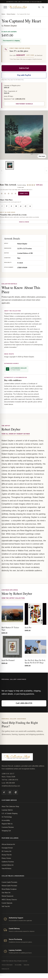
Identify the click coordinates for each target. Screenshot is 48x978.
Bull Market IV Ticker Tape (10, 628)
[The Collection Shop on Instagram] (9, 792)
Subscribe (26, 964)
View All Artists (6, 868)
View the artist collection (13, 598)
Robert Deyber (11, 14)
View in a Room (24, 222)
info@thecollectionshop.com (11, 786)
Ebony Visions (6, 858)
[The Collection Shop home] (22, 7)
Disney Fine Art (7, 855)
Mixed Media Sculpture (9, 889)
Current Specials (7, 903)
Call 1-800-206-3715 (24, 703)
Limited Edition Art (7, 865)
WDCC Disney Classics (9, 899)
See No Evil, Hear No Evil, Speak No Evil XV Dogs (35, 661)
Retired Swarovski (7, 896)
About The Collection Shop (10, 806)
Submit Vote (24, 193)
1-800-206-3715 (20, 99)
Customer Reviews (8, 827)
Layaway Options (7, 810)
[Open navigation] (5, 7)
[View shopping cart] (43, 7)
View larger (42, 156)
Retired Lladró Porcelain (9, 886)
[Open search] (39, 7)
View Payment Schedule (24, 103)
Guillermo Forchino (8, 862)
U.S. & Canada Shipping (9, 813)
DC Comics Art (6, 851)
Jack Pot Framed (8, 660)
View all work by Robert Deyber (16, 434)
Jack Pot (28, 627)
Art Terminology (7, 817)
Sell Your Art (6, 906)
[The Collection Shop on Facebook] (4, 792)
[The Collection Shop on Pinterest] (15, 792)
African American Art (8, 844)
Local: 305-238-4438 (8, 783)
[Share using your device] (25, 206)
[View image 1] (10, 165)
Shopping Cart (6, 831)
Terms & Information (7, 964)
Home (3, 14)
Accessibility (6, 820)
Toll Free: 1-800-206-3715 (10, 780)
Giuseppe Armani (7, 848)
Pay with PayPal (24, 75)
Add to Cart (24, 68)
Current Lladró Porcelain (9, 882)
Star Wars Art (6, 892)
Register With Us (7, 824)
